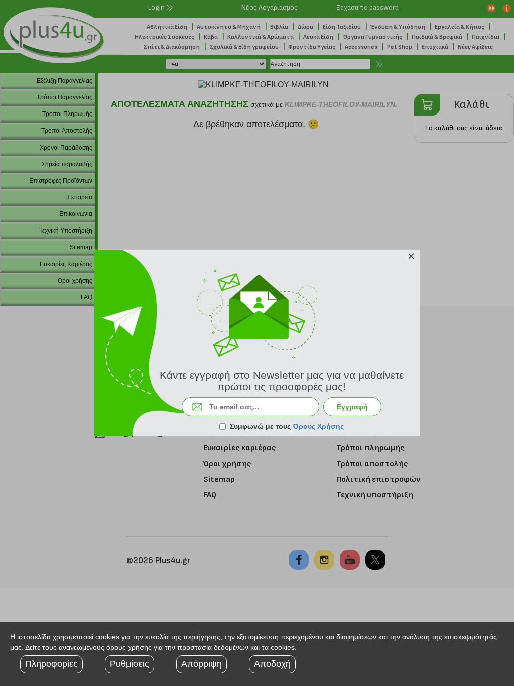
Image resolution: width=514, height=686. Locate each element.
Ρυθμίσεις (129, 664)
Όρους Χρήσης (318, 426)
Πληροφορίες (51, 664)
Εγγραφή (352, 407)
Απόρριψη (201, 664)
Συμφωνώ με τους (287, 426)
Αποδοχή (272, 664)
